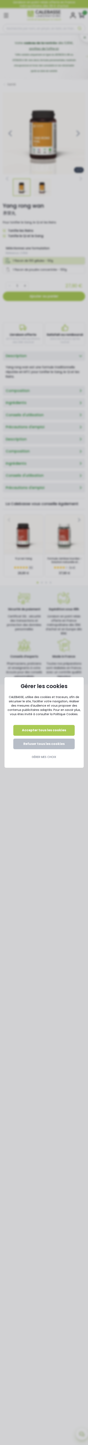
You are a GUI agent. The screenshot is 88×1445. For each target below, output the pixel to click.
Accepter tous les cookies (44, 730)
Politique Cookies (65, 714)
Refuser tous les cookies (44, 743)
